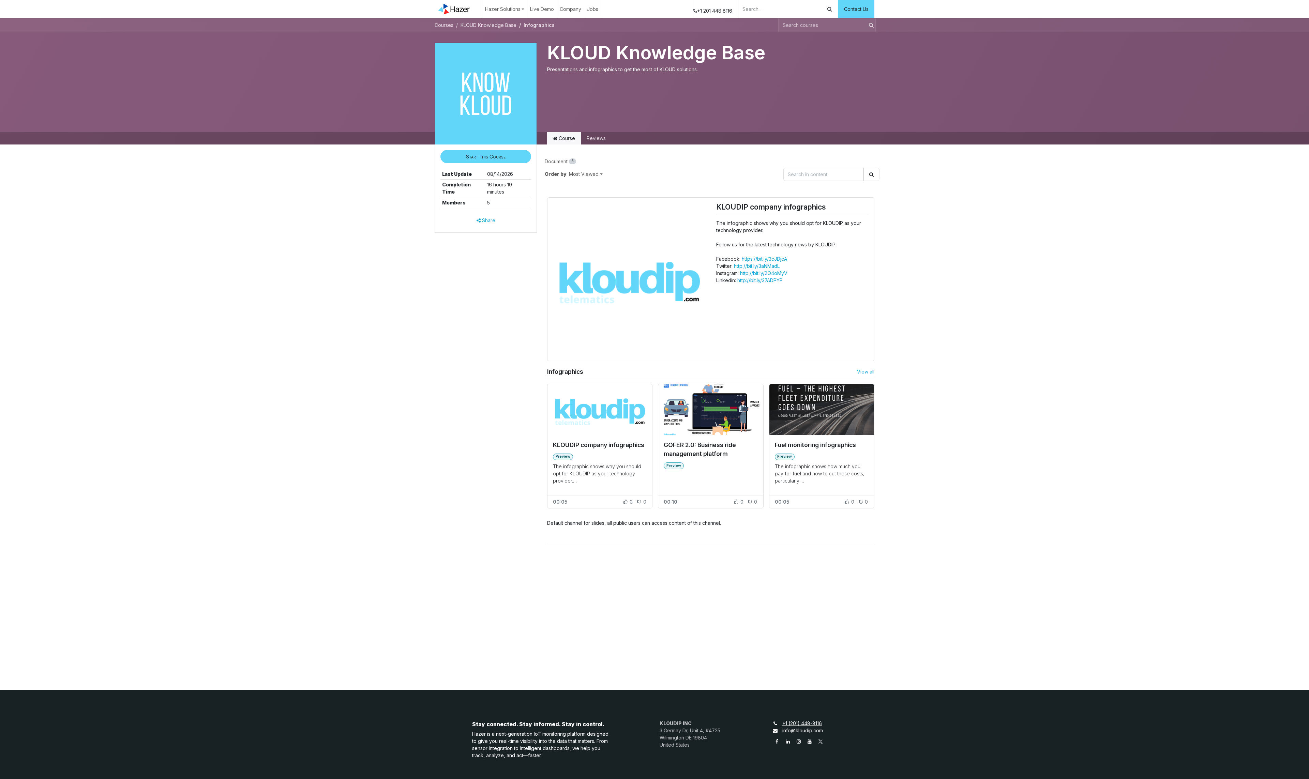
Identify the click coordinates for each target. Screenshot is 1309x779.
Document (559, 161)
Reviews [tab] (596, 138)
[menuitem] (504, 9)
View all (865, 372)
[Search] (830, 9)
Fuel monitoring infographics (815, 444)
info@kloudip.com (802, 730)
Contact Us (856, 9)
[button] (485, 156)
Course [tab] (566, 138)
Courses (444, 25)
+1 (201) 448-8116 (802, 723)
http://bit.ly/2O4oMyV (763, 273)
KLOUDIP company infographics (771, 207)
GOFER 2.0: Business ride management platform (700, 449)
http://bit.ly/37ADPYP (760, 280)
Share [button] (488, 220)
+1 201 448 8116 (714, 11)
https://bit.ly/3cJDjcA (764, 259)
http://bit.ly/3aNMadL (757, 266)
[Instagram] (798, 741)
